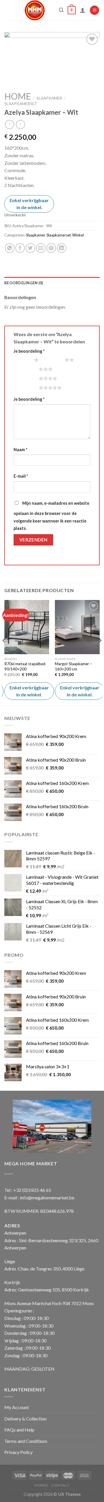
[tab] (52, 283)
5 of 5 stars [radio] (27, 387)
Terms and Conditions (25, 1441)
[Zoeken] (61, 10)
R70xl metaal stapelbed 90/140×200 (24, 666)
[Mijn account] (83, 10)
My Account (16, 1407)
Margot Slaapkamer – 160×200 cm (73, 666)
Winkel (78, 235)
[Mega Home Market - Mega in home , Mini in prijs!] (35, 10)
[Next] (100, 652)
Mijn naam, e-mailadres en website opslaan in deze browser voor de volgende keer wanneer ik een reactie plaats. (51, 516)
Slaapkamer (49, 98)
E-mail (21, 476)
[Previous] (4, 652)
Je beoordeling (29, 351)
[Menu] (94, 10)
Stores (41, 1485)
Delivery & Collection (25, 1418)
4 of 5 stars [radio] (27, 378)
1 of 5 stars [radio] (22, 359)
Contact (60, 1485)
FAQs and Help (19, 1429)
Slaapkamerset (20, 103)
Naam (20, 449)
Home (17, 96)
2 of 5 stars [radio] (53, 359)
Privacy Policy (18, 1452)
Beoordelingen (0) (23, 282)
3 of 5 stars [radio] (27, 369)
